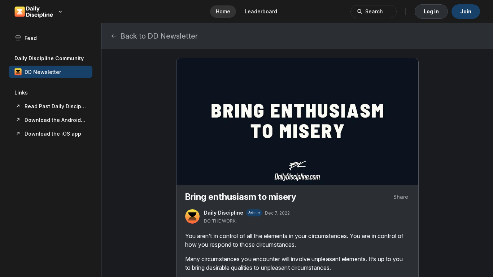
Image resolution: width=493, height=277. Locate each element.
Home (223, 11)
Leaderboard (261, 11)
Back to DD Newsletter (159, 36)
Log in (431, 11)
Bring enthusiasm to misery (240, 197)
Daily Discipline (223, 213)
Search (374, 11)
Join (465, 11)
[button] (50, 72)
